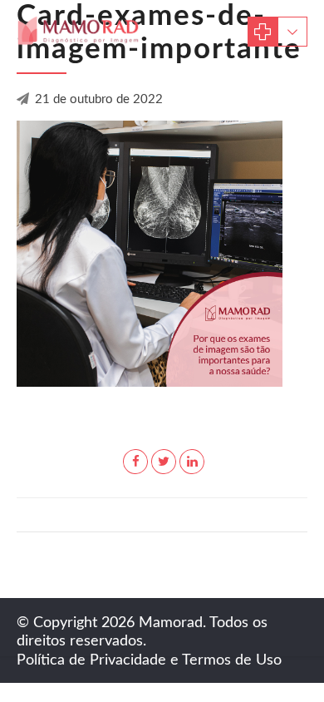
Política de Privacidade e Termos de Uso (149, 660)
